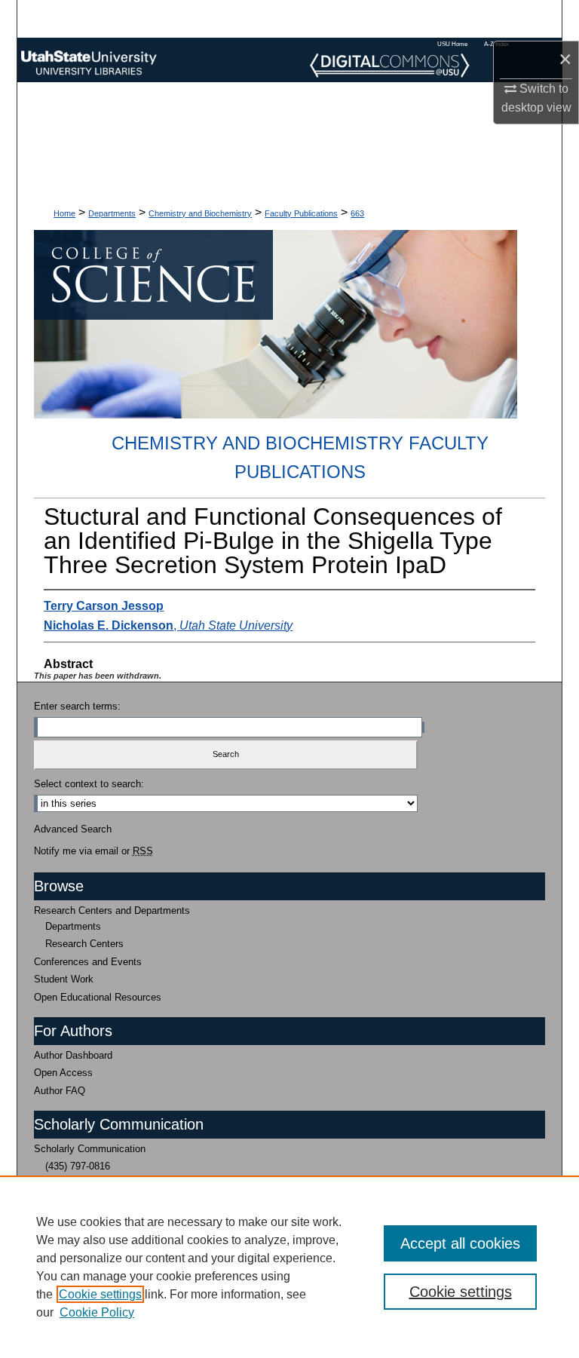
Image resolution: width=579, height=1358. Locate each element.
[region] (289, 1267)
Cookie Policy (97, 1312)
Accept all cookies (460, 1243)
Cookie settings (100, 1294)
